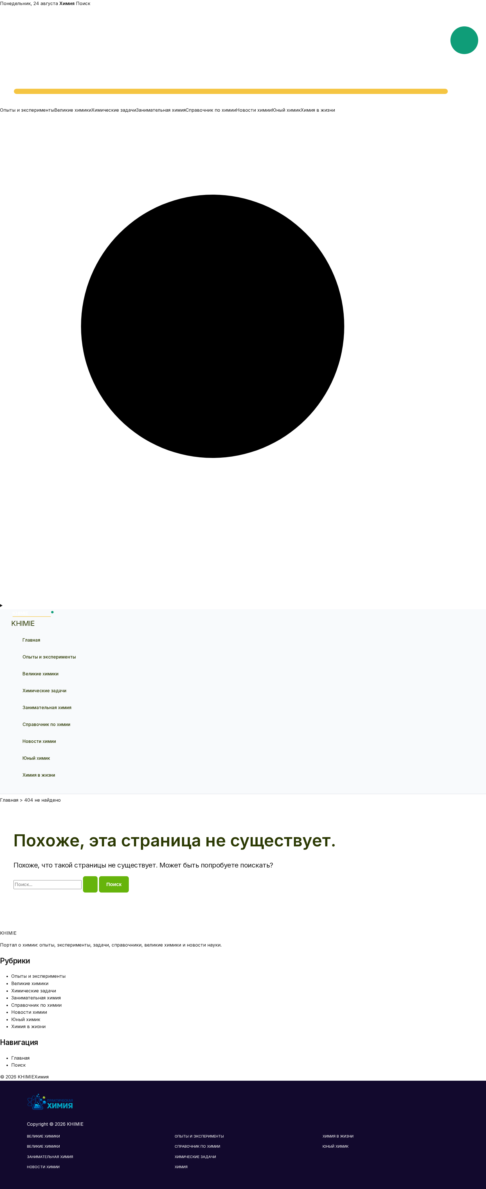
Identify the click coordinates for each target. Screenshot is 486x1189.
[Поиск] (243, 598)
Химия (181, 1167)
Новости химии (254, 110)
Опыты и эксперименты (27, 110)
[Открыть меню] (243, 605)
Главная (31, 640)
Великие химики (72, 110)
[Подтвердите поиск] (90, 884)
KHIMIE (23, 623)
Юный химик (286, 110)
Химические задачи (113, 110)
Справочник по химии (211, 110)
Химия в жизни (318, 110)
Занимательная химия (161, 110)
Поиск (83, 3)
